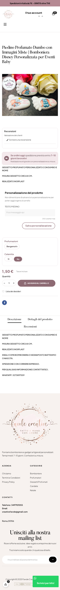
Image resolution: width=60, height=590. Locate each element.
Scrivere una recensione (18, 139)
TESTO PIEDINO (12, 206)
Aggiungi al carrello (38, 283)
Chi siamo (6, 473)
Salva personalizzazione (38, 225)
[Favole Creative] (8, 14)
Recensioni (30, 326)
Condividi (4, 302)
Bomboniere (36, 473)
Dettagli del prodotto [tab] (40, 319)
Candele (34, 486)
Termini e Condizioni (11, 477)
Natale (33, 490)
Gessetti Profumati (38, 482)
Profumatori (35, 477)
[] (5, 584)
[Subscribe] (53, 560)
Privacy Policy (8, 482)
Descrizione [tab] (14, 319)
